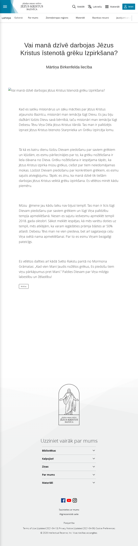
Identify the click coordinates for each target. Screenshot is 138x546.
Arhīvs (24, 286)
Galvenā (18, 17)
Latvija (6, 18)
